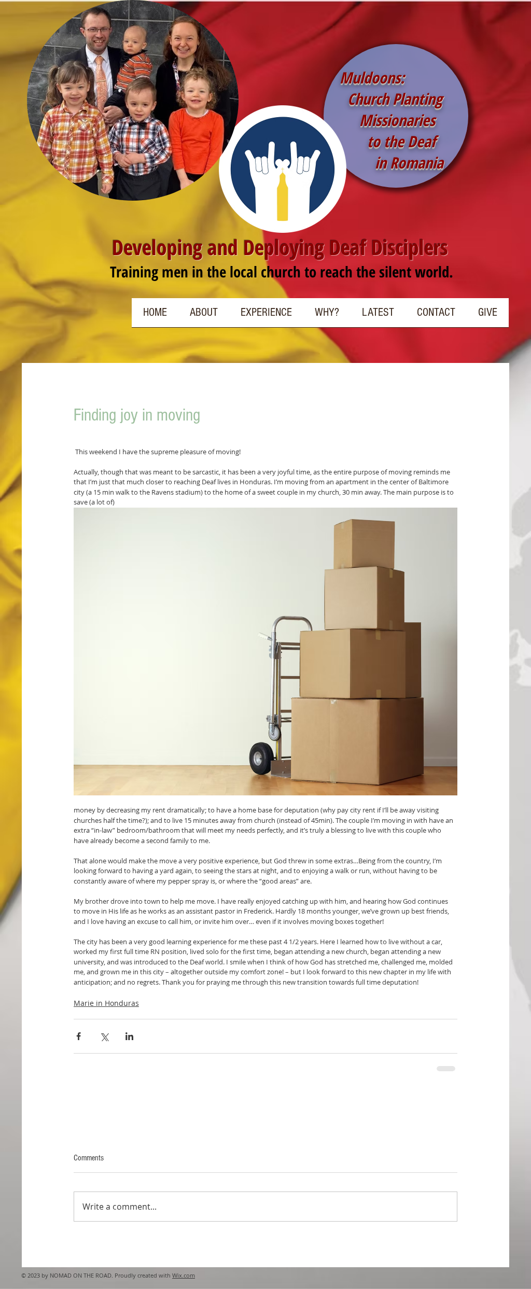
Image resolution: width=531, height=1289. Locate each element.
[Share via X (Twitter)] (104, 1036)
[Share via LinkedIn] (129, 1036)
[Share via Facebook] (78, 1036)
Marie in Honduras (106, 1003)
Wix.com (183, 1275)
